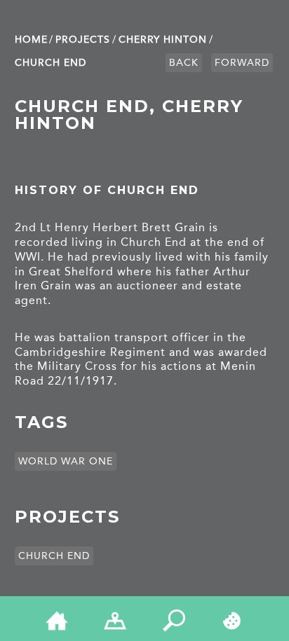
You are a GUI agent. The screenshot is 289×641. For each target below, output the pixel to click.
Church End (50, 63)
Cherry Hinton (163, 40)
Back (184, 63)
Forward (242, 63)
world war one (65, 461)
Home (31, 40)
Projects (82, 40)
